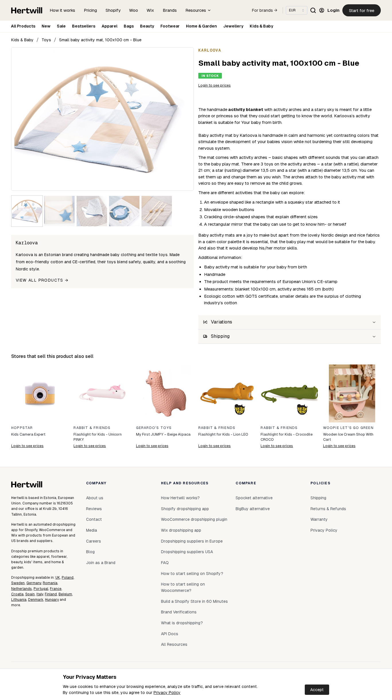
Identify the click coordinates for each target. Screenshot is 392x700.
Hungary (52, 600)
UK (57, 578)
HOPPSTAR (22, 428)
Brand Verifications (179, 612)
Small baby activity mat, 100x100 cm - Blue (100, 40)
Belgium (65, 594)
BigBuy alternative (253, 508)
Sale (61, 26)
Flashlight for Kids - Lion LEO (223, 434)
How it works (62, 10)
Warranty (319, 519)
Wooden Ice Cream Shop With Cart (348, 437)
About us (94, 498)
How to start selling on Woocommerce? (183, 587)
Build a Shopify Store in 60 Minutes (194, 601)
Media (91, 530)
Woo (133, 10)
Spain (30, 594)
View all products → (42, 280)
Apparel (109, 26)
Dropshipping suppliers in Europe (192, 541)
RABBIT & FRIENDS (91, 428)
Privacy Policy (167, 692)
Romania (50, 583)
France (55, 589)
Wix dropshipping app (181, 530)
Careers (93, 541)
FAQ (165, 562)
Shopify (113, 10)
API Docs (169, 633)
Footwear (170, 26)
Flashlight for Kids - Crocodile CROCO (287, 437)
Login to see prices (214, 85)
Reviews (94, 508)
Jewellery (233, 26)
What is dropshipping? (182, 623)
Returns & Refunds (328, 508)
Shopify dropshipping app (185, 508)
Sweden (18, 583)
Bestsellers (83, 26)
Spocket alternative (254, 498)
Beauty (147, 26)
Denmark (35, 600)
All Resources (174, 644)
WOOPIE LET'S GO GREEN (348, 428)
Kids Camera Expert (28, 434)
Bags (129, 26)
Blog (90, 551)
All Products (23, 26)
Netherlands (21, 589)
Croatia (17, 594)
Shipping (318, 498)
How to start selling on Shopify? (192, 573)
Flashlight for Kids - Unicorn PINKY (97, 437)
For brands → (264, 10)
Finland (51, 594)
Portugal (41, 589)
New (46, 26)
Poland (67, 578)
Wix (150, 10)
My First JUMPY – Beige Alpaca (163, 434)
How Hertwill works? (180, 498)
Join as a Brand (100, 562)
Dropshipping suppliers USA (187, 551)
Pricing (90, 10)
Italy (39, 594)
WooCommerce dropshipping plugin (194, 519)
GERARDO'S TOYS (154, 428)
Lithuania (18, 600)
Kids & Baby (261, 26)
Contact (94, 519)
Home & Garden (201, 26)
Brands (170, 10)
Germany (33, 583)
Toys (46, 40)
